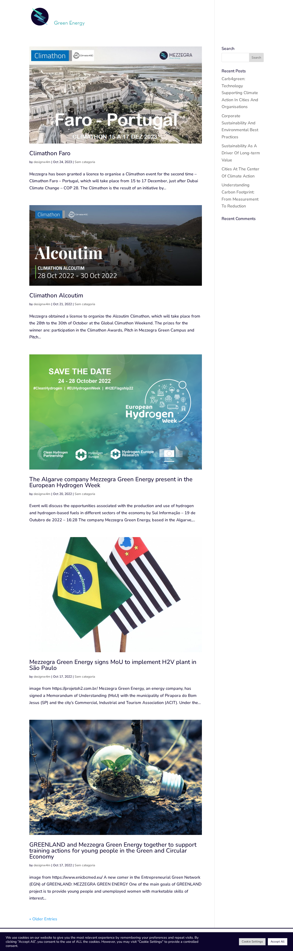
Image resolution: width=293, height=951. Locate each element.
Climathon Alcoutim (56, 295)
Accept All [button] (278, 942)
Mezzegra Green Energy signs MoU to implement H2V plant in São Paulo (112, 665)
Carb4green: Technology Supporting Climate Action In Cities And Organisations (240, 92)
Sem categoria (85, 162)
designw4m (42, 162)
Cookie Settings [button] (252, 942)
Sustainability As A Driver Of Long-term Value (241, 153)
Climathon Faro (50, 153)
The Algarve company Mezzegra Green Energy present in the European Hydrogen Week (111, 482)
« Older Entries (43, 919)
